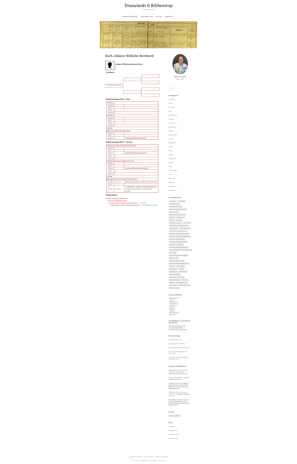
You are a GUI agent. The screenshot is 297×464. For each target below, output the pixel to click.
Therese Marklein (174, 288)
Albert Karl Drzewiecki (175, 206)
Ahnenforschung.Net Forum (177, 326)
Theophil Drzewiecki (181, 282)
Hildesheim (172, 143)
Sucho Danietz (173, 190)
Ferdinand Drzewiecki (175, 223)
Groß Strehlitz (173, 135)
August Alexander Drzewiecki (177, 214)
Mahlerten (172, 266)
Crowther (172, 305)
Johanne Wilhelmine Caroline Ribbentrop (180, 250)
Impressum (169, 16)
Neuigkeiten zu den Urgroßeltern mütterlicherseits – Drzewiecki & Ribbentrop (178, 384)
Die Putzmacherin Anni (175, 339)
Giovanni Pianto (173, 228)
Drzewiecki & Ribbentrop (148, 5)
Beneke (171, 103)
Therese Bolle (173, 285)
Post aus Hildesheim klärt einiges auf (179, 347)
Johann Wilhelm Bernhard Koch (119, 131)
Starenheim (172, 186)
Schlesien (171, 182)
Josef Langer (172, 252)
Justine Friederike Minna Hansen (178, 255)
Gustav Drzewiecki (185, 228)
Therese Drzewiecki (184, 285)
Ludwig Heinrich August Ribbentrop (179, 263)
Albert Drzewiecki (174, 204)
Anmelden (172, 426)
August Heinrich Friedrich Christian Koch (123, 179)
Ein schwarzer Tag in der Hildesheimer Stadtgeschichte (179, 402)
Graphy (154, 460)
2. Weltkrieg (172, 201)
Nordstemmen (173, 170)
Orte (170, 174)
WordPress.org (173, 438)
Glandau (171, 131)
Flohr (171, 307)
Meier (171, 314)
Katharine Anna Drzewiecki (176, 261)
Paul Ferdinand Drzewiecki (176, 277)
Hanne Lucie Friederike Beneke (178, 231)
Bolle (170, 111)
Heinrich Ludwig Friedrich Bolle (178, 242)
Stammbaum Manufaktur (176, 327)
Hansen (171, 139)
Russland (171, 282)
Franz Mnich (186, 223)
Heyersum (172, 244)
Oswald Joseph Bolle (175, 274)
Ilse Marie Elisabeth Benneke (124, 161)
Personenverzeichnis (130, 16)
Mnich (170, 166)
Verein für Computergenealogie (178, 329)
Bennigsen (172, 107)
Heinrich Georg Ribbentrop (176, 239)
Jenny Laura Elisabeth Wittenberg (178, 247)
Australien (172, 99)
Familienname (173, 127)
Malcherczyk (172, 158)
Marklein (171, 162)
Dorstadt (171, 119)
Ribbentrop (172, 178)
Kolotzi (171, 150)
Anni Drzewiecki (173, 212)
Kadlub (171, 146)
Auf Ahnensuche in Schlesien (177, 343)
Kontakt (159, 16)
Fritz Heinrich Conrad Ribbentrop (178, 225)
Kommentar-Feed (174, 434)
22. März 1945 (181, 201)
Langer (171, 154)
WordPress (144, 460)
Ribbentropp (173, 312)
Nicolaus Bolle (173, 271)
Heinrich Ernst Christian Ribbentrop (179, 233)
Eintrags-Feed (173, 430)
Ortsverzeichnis (147, 16)
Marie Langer (180, 266)
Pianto (171, 309)
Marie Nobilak (173, 269)
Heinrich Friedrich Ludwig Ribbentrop (179, 236)
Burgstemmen (173, 115)
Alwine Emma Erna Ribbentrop (177, 209)
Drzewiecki (172, 123)
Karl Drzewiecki (173, 258)
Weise (171, 311)
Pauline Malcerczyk (174, 280)
